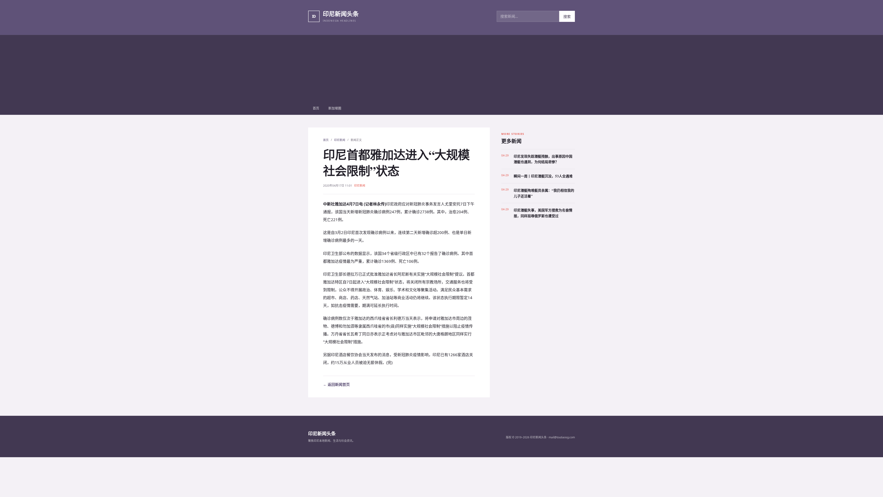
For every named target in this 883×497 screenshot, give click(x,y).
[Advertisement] (441, 67)
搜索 (567, 16)
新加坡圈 (334, 108)
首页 (316, 108)
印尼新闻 (339, 140)
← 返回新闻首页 (336, 384)
